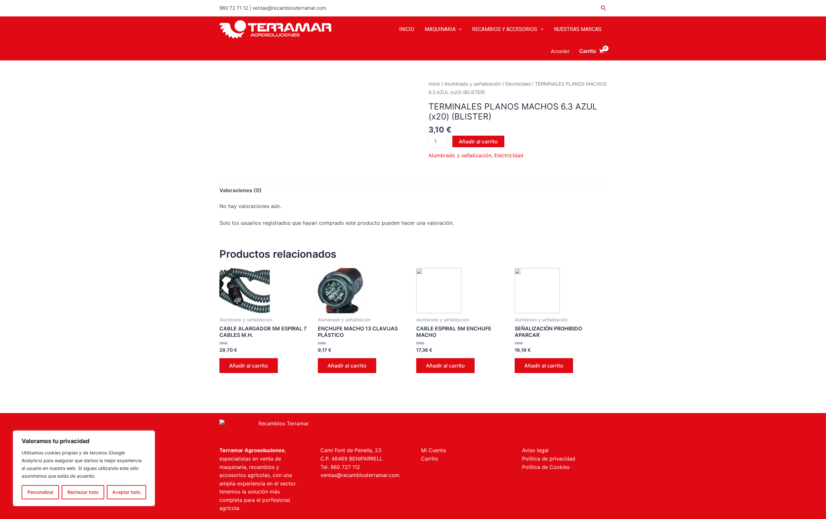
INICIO (406, 29)
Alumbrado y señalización (472, 84)
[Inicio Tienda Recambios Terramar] (312, 430)
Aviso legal (535, 450)
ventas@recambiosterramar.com (359, 475)
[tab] (240, 190)
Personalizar (40, 492)
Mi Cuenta (433, 450)
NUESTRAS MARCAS (577, 29)
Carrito (429, 458)
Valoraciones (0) (240, 190)
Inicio (434, 84)
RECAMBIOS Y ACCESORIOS (504, 29)
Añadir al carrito (478, 141)
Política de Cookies (545, 467)
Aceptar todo (126, 492)
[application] (459, 29)
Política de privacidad (548, 458)
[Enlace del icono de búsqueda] (604, 8)
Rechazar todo (82, 492)
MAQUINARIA (440, 29)
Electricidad (518, 84)
